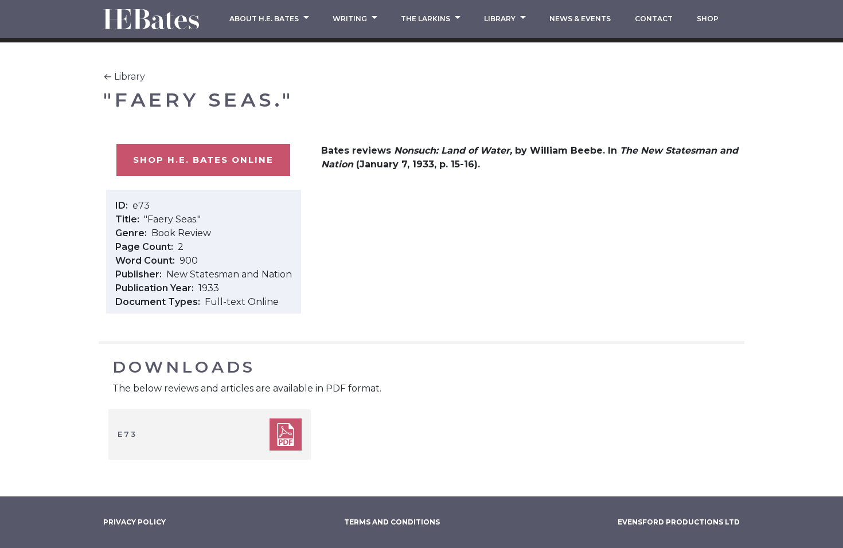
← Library (124, 76)
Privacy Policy (134, 522)
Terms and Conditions (392, 522)
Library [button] (500, 18)
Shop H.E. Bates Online (203, 159)
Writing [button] (351, 18)
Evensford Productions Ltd (679, 522)
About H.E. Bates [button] (264, 18)
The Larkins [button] (426, 18)
